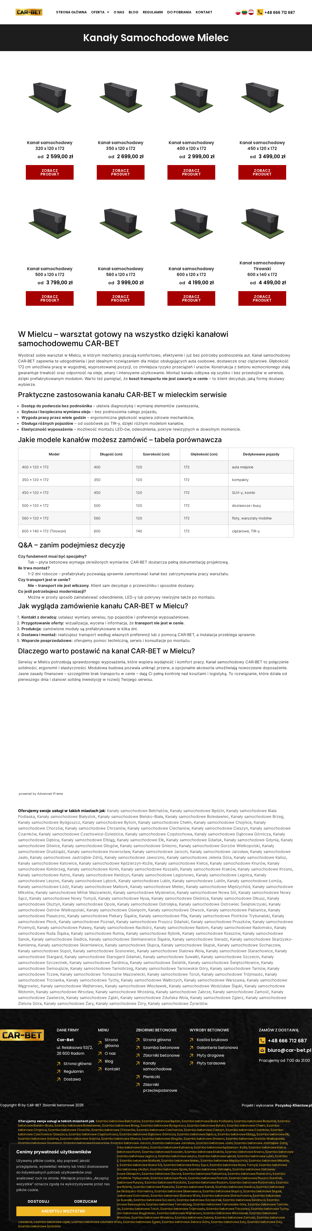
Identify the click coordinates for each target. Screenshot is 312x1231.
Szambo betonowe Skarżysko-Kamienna (122, 1191)
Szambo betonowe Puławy (123, 1182)
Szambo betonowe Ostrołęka (209, 1169)
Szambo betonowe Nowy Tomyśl (233, 1165)
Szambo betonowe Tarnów (268, 1204)
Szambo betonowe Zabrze (194, 1217)
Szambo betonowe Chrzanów (113, 1130)
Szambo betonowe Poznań (208, 1178)
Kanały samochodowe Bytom (109, 822)
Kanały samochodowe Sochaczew (248, 945)
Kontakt (204, 12)
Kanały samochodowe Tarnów (237, 968)
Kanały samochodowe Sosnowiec (104, 950)
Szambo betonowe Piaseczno (249, 1174)
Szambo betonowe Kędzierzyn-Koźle (220, 1147)
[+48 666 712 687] (260, 12)
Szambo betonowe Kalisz (130, 1147)
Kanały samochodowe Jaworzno (135, 857)
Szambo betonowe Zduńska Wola (96, 1222)
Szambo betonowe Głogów (162, 1139)
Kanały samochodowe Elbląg (88, 839)
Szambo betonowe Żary (228, 1222)
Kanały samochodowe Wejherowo (72, 985)
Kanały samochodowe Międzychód (218, 886)
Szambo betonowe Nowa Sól (140, 1165)
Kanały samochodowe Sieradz (200, 939)
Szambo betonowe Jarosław (173, 1143)
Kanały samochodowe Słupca (132, 945)
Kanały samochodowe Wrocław (64, 991)
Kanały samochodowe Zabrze (183, 991)
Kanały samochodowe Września (125, 991)
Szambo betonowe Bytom (206, 1125)
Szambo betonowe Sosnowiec (126, 1196)
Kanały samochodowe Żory (121, 1003)
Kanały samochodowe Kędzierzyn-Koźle (116, 863)
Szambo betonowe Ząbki (51, 1222)
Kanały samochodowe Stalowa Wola (170, 950)
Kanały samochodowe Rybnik (153, 933)
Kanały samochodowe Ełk (140, 839)
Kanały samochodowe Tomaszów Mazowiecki (102, 974)
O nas (119, 12)
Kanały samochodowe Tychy (92, 980)
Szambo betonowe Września (152, 1217)
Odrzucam (85, 1201)
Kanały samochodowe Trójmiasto (232, 974)
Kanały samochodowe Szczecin (230, 956)
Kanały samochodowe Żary (69, 1003)
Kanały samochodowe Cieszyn (220, 828)
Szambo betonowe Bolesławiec (77, 1125)
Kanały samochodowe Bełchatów (137, 810)
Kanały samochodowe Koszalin (149, 869)
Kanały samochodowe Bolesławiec (197, 816)
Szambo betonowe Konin (122, 1152)
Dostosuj (38, 1201)
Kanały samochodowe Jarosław (219, 851)
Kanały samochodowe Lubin (144, 880)
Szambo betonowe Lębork (217, 1156)
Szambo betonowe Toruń (140, 1209)
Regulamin (153, 12)
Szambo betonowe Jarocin (131, 1143)
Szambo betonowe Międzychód (223, 1160)
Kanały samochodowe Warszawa (214, 980)
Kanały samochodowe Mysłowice (144, 892)
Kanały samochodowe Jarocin (160, 851)
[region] (63, 1182)
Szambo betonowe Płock (168, 1178)
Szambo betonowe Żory (264, 1222)
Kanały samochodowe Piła (163, 915)
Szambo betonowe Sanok (195, 1187)
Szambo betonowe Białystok (255, 1121)
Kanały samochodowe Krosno (265, 869)
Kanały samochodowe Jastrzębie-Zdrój (66, 857)
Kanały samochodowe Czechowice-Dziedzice (81, 834)
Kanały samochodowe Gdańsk (194, 839)
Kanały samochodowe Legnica (224, 874)
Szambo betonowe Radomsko (251, 1182)
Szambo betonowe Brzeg (120, 1125)
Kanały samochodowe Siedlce (59, 939)
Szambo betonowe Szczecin (154, 1200)
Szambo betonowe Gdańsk (38, 1139)
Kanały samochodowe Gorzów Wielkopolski (219, 845)
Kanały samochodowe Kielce (181, 863)
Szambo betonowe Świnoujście (122, 1204)
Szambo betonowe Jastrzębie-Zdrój (260, 1143)
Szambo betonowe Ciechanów (159, 1130)
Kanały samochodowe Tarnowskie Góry (171, 968)
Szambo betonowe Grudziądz (40, 1143)
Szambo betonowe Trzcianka (228, 1209)
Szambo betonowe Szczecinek (199, 1200)
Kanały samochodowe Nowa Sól (206, 892)
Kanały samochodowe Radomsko (241, 927)
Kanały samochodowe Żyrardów (177, 1003)
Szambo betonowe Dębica (196, 1134)
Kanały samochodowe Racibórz (123, 927)
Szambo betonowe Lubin (255, 1156)
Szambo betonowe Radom (208, 1182)
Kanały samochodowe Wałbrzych (151, 980)
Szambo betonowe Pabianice (204, 1174)
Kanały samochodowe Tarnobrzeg (101, 968)
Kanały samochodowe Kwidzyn (100, 874)
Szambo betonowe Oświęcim (118, 1174)
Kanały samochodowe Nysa (123, 898)
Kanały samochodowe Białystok (66, 816)
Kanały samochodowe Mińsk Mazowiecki (73, 892)
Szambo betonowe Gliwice (121, 1139)
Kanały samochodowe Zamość (241, 991)
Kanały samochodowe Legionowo (163, 874)
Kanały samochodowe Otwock (176, 909)
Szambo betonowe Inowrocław (86, 1143)
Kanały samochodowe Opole (88, 904)
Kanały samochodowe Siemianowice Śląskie (129, 939)
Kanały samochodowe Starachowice (239, 950)
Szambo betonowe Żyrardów (39, 1226)
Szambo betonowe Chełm (246, 1125)
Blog (133, 12)
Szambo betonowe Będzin (161, 1121)
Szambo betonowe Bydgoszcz (163, 1125)
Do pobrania (179, 12)
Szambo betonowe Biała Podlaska (207, 1121)
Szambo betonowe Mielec (180, 1160)
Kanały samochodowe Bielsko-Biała (130, 816)
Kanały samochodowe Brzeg (257, 816)
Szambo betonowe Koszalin (162, 1152)
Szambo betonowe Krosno (244, 1152)
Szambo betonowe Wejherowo (179, 1213)
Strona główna (71, 12)
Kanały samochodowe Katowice (47, 863)
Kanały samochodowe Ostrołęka (147, 904)
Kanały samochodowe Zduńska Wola (154, 997)
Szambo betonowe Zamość (234, 1217)
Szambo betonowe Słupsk (262, 1191)
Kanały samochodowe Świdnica (98, 962)
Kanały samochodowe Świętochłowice (223, 962)
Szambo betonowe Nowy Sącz (185, 1165)
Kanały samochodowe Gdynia (251, 839)
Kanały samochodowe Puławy (64, 927)
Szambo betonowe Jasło (214, 1143)
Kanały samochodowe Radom (181, 927)
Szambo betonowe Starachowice (226, 1196)
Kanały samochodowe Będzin (197, 810)
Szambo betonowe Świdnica (244, 1200)
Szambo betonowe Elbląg (236, 1134)
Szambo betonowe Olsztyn (129, 1169)
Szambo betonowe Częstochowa (93, 1134)
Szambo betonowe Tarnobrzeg (169, 1204)
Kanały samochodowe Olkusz (238, 898)
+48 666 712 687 (279, 12)
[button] (100, 12)
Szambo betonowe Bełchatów (118, 1121)
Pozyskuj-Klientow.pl (293, 1105)
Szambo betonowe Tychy (270, 1209)
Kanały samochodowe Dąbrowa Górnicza (233, 834)
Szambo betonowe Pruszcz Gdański (255, 1178)
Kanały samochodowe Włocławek (136, 985)
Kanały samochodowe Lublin (198, 880)
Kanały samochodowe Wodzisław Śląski (205, 985)
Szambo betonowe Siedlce (235, 1187)
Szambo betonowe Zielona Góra (186, 1222)
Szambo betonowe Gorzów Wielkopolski (255, 1139)
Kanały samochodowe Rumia (97, 933)
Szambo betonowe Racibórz (165, 1182)
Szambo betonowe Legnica (136, 1156)
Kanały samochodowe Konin (93, 869)
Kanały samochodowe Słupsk (188, 945)
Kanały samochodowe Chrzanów (95, 828)
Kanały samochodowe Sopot (44, 950)
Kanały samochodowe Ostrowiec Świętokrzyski (222, 904)
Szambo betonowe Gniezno (204, 1139)
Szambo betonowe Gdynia (80, 1139)
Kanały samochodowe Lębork (89, 880)
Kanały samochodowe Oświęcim (116, 909)
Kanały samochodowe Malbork (99, 886)
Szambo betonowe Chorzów (69, 1130)
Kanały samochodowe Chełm (165, 822)
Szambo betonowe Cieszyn (204, 1130)
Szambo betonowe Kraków (204, 1152)
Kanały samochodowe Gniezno (148, 845)
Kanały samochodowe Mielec (157, 886)
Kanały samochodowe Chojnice (223, 822)
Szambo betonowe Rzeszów (154, 1187)
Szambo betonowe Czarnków (247, 1130)
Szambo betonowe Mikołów (269, 1160)
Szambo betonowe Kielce (267, 1147)
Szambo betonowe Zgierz (141, 1222)
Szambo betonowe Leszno (177, 1156)
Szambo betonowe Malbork (139, 1160)
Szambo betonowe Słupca (222, 1191)
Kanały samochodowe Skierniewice (70, 945)
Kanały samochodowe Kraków (207, 869)
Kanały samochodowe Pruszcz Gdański (152, 921)
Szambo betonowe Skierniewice (177, 1191)
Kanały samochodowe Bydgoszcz (49, 822)
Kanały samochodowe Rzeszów (211, 933)
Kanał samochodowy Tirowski (262, 269)
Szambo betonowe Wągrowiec (133, 1213)
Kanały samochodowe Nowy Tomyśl (62, 898)
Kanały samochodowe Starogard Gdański (103, 956)
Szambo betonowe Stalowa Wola (175, 1196)
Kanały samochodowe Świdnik (158, 962)
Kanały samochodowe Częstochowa (158, 834)
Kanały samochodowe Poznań (86, 921)
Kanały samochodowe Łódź (43, 886)
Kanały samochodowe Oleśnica (180, 898)
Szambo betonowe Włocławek (225, 1213)
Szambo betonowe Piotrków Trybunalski (120, 1178)
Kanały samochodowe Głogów (90, 845)
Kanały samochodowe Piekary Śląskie (102, 915)
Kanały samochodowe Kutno (44, 874)
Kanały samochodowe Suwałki (171, 956)
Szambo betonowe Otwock (161, 1174)
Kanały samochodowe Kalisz (260, 857)
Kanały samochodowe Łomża (254, 880)
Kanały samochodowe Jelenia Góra (199, 857)
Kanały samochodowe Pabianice (236, 909)
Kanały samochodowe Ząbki (92, 997)
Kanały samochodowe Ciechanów (158, 828)
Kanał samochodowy (49, 145)
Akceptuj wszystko (63, 1211)
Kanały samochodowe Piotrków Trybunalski (229, 915)
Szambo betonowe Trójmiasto (182, 1209)
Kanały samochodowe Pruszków (220, 921)
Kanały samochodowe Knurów (237, 863)
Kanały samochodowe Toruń (173, 974)
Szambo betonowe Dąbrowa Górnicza (147, 1134)
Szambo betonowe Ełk (272, 1134)
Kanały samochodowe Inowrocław (99, 851)
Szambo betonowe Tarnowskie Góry (219, 1204)
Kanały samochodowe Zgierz (217, 997)
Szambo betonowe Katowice (171, 1147)
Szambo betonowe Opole (168, 1169)
